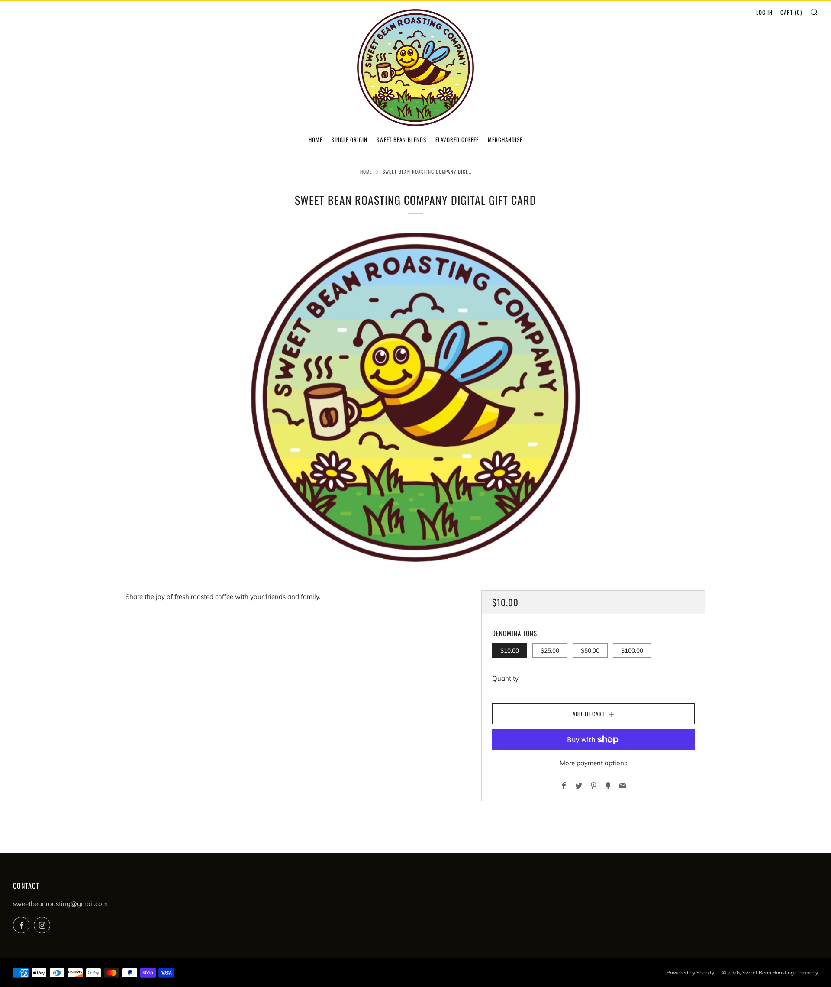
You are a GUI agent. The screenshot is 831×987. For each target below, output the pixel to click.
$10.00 (509, 650)
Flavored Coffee (457, 139)
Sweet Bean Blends (401, 139)
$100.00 (632, 650)
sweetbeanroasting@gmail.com (60, 904)
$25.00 (550, 650)
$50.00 (590, 650)
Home (315, 139)
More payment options (593, 763)
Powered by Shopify (690, 972)
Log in (764, 12)
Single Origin (349, 139)
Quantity (505, 678)
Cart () (791, 12)
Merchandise (505, 139)
